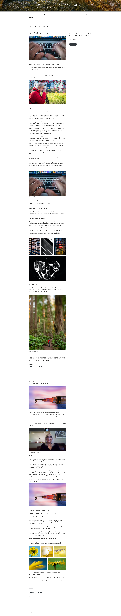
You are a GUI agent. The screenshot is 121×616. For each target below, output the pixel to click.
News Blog (84, 14)
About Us (30, 612)
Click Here (44, 360)
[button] (34, 246)
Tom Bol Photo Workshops (57, 4)
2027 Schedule (63, 14)
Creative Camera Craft (42, 67)
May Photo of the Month (40, 383)
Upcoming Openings (40, 14)
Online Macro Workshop (35, 416)
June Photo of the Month (40, 33)
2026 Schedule (52, 14)
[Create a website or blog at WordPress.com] (34, 612)
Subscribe (73, 44)
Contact (31, 17)
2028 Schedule (74, 14)
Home (30, 14)
